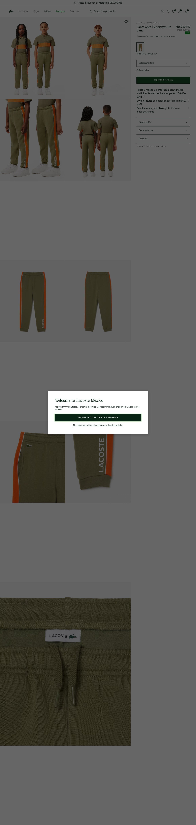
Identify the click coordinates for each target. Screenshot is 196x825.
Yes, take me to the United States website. (98, 417)
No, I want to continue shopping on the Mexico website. (98, 425)
